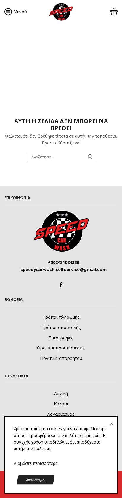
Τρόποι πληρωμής (61, 317)
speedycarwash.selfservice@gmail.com (63, 269)
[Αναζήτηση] (90, 157)
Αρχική (12, 41)
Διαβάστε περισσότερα (36, 463)
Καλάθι (61, 404)
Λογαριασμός (61, 414)
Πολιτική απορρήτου (61, 358)
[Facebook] (61, 284)
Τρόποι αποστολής (61, 327)
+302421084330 (63, 262)
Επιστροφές (61, 338)
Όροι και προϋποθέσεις (61, 348)
